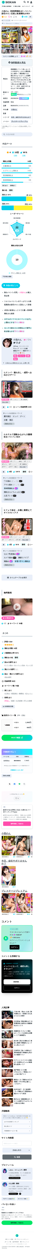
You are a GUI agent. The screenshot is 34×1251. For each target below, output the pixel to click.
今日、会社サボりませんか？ (21, 117)
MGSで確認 (15, 738)
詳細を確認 (6, 775)
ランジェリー (14, 464)
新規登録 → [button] (17, 982)
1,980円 (28, 722)
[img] (9, 645)
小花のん (14, 109)
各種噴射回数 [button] (9, 706)
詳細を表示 (17, 1150)
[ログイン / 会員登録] (31, 2)
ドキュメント (25, 1241)
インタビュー (15, 399)
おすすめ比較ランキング (11, 1121)
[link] (20, 481)
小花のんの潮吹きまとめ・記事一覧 (17, 363)
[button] (25, 2)
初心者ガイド (8, 1126)
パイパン (28, 461)
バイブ (5, 539)
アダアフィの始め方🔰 (8, 1198)
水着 (19, 539)
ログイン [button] (17, 988)
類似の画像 (5, 402)
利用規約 (16, 1241)
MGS (13, 94)
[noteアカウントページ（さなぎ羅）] (20, 1194)
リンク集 (8, 1241)
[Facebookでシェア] (14, 784)
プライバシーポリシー (22, 1239)
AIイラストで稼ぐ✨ (23, 1198)
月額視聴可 (24, 98)
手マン (5, 467)
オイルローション (16, 537)
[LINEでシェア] (19, 784)
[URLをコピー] (24, 784)
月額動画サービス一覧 (10, 1131)
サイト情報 (10, 1239)
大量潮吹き (7, 166)
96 (10, 339)
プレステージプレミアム (19, 121)
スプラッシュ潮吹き (10, 171)
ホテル (5, 464)
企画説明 (25, 399)
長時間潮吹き (8, 180)
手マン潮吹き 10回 (18, 273)
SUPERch (6, 760)
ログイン (14, 947)
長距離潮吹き (8, 175)
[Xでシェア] (10, 784)
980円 (29, 727)
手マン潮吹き (14, 467)
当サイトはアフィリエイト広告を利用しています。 (17, 1244)
